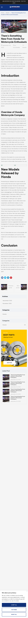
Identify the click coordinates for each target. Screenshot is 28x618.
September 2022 (7, 300)
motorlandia (16, 47)
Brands (7, 12)
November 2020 (7, 303)
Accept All (14, 604)
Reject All (14, 614)
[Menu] (2, 7)
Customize (14, 609)
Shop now (9, 362)
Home (2, 12)
